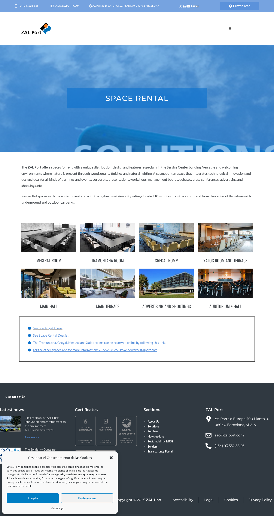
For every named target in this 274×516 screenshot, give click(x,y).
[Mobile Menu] (230, 28)
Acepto (33, 498)
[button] (111, 457)
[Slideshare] (197, 6)
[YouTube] (188, 6)
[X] (180, 6)
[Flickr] (193, 6)
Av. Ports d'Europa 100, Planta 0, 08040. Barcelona (125, 5)
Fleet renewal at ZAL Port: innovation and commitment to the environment (45, 422)
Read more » (32, 437)
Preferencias (87, 498)
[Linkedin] (184, 6)
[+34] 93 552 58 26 (27, 5)
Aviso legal (57, 508)
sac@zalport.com (66, 5)
